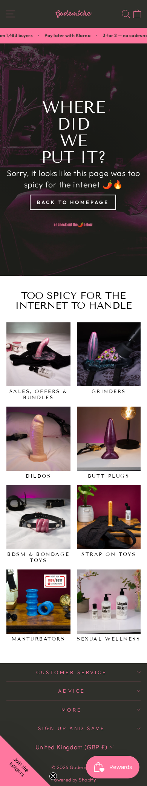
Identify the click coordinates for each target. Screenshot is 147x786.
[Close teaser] (53, 776)
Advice (71, 691)
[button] (25, 760)
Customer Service (71, 672)
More (71, 710)
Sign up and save (72, 728)
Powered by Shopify (73, 780)
